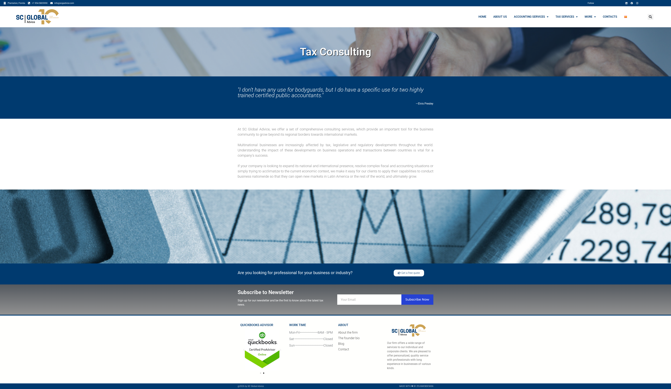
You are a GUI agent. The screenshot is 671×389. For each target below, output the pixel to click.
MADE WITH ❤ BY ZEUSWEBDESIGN (416, 386)
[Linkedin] (626, 3)
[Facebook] (631, 3)
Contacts (610, 16)
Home (482, 16)
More (588, 16)
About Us (500, 16)
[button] (650, 17)
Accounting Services (529, 16)
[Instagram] (637, 3)
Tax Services (564, 16)
